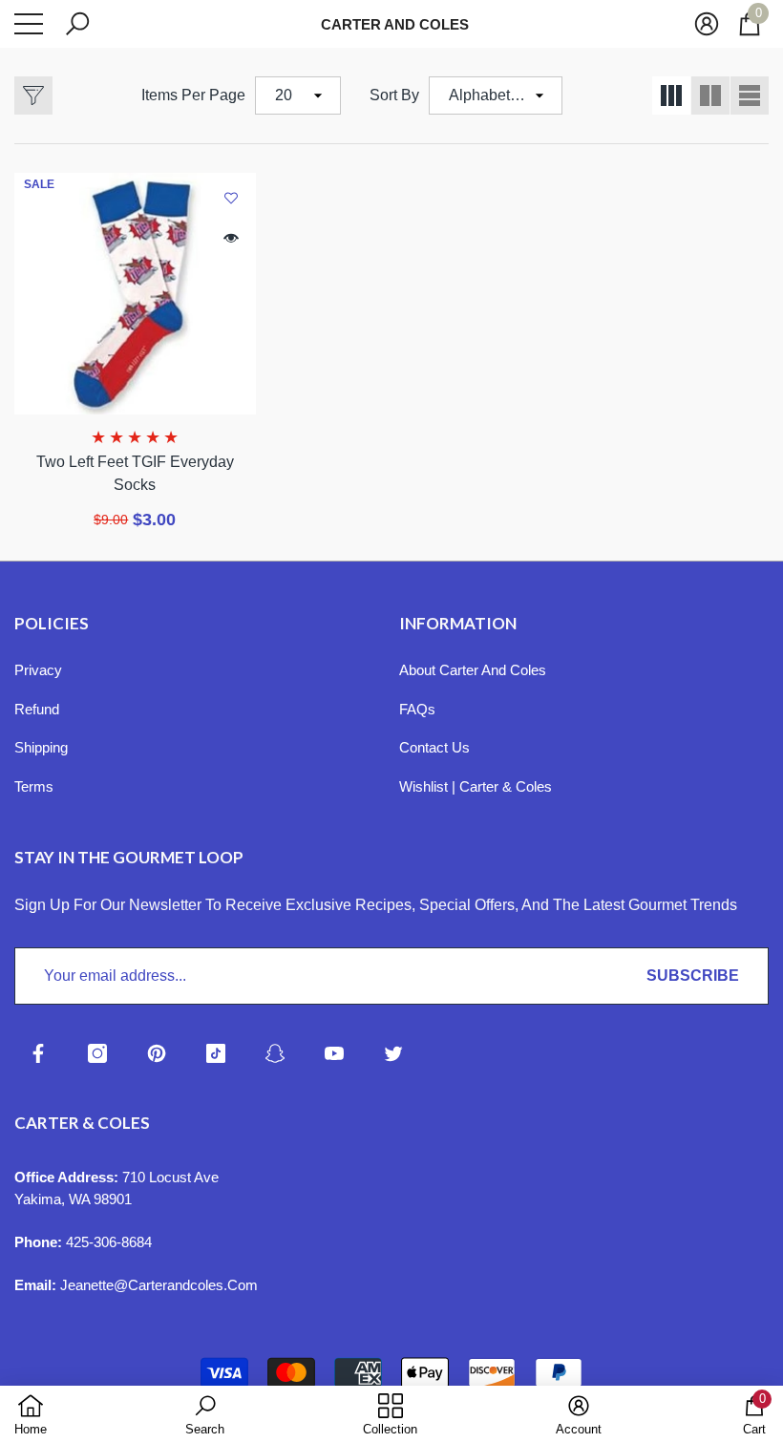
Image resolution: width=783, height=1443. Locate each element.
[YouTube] (334, 1053)
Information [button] (458, 623)
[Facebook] (38, 1053)
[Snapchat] (275, 1053)
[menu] (28, 24)
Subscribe (692, 975)
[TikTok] (216, 1053)
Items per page (193, 95)
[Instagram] (97, 1053)
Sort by (394, 95)
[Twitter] (393, 1053)
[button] (77, 24)
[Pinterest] (156, 1053)
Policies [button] (51, 623)
